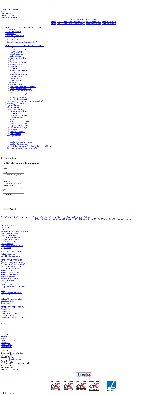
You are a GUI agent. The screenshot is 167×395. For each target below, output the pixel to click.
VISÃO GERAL (16, 52)
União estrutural (15, 56)
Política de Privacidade (124, 219)
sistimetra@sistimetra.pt (9, 369)
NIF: (4, 190)
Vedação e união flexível (19, 70)
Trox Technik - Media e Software (13, 252)
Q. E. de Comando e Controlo (11, 299)
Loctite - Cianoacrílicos (18, 144)
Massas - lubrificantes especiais (21, 121)
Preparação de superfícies (19, 74)
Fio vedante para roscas (18, 62)
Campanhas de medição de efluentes (14, 287)
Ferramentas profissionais (14, 36)
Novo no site (62, 217)
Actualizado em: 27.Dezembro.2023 (64, 219)
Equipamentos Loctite (13, 32)
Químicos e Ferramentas (9, 18)
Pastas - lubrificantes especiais (20, 89)
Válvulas (4, 282)
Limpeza (13, 72)
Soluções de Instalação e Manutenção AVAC (21, 42)
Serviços (105, 22)
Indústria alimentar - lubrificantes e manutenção (27, 101)
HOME (73, 20)
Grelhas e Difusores (8, 227)
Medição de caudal (7, 270)
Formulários (5, 343)
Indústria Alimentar (12, 40)
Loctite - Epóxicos (16, 140)
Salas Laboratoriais (8, 301)
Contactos (8, 9)
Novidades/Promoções (77, 22)
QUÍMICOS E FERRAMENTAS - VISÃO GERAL (24, 28)
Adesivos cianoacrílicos (18, 58)
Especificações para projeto (10, 256)
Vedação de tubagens (17, 64)
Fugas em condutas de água (11, 266)
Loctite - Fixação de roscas (19, 138)
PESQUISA (92, 20)
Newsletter (112, 22)
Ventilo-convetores (7, 250)
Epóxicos (13, 68)
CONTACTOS (81, 20)
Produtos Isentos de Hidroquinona (22, 50)
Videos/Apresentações (93, 22)
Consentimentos (6, 347)
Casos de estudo (63, 22)
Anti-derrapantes (16, 78)
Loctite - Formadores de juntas (21, 142)
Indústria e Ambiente (8, 15)
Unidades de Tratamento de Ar (12, 246)
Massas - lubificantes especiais (21, 91)
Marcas (53, 22)
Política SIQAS (6, 345)
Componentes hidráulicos (10, 240)
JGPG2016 (39, 219)
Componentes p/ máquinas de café (13, 264)
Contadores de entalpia (9, 242)
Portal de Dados (6, 285)
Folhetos (87, 217)
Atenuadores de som (8, 235)
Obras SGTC (5, 295)
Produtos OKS (10, 34)
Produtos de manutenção (19, 99)
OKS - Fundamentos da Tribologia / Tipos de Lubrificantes (31, 146)
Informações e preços (24, 217)
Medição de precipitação (9, 274)
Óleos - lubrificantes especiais (20, 93)
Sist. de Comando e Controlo (11, 293)
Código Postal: (8, 186)
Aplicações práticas (8, 254)
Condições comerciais (9, 217)
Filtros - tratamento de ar (9, 233)
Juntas (12, 60)
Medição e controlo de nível (11, 272)
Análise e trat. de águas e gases (12, 262)
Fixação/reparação (16, 76)
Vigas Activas (6, 248)
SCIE (3, 229)
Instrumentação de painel (10, 268)
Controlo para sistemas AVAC (11, 237)
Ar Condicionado (7, 13)
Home (3, 9)
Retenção (13, 66)
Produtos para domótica (9, 278)
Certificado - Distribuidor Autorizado (23, 87)
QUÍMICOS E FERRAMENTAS (13, 307)
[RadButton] (78, 374)
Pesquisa (16, 9)
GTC (3, 291)
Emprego (53, 217)
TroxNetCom (5, 303)
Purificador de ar (7, 244)
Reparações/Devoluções (41, 217)
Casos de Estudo (7, 297)
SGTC (3, 11)
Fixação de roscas (16, 54)
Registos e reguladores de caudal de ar (14, 231)
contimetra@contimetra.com (11, 359)
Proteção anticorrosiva (18, 97)
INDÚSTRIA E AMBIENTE (11, 260)
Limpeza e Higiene (12, 38)
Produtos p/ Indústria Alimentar (12, 317)
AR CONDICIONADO (10, 225)
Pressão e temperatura (8, 276)
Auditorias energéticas (9, 280)
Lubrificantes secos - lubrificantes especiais (25, 95)
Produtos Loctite (11, 30)
